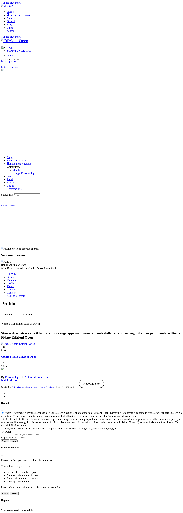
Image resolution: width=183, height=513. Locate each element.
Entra (4, 66)
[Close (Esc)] (2, 410)
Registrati (13, 66)
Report (13, 441)
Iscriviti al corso (9, 380)
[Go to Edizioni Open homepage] (14, 40)
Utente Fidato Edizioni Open (18, 356)
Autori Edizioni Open (37, 377)
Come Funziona (47, 387)
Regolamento (91, 383)
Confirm (14, 493)
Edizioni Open (13, 377)
